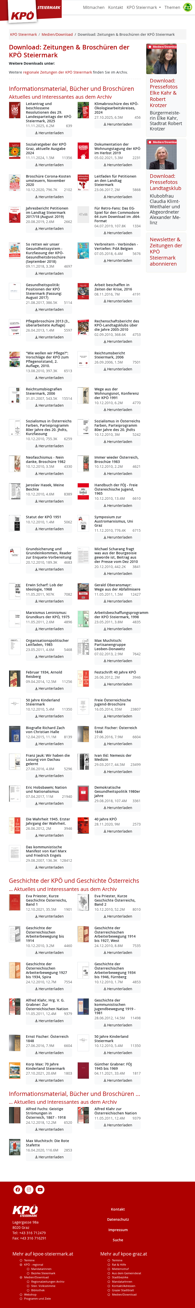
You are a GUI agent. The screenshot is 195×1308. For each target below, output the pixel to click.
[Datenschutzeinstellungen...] (187, 7)
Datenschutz (118, 1219)
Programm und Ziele (37, 1298)
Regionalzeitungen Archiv (47, 1281)
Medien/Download (36, 1277)
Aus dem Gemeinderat (126, 1273)
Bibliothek (38, 1290)
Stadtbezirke (120, 1277)
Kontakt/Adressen (123, 1286)
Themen (173, 7)
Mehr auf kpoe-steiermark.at (42, 1254)
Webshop (30, 1294)
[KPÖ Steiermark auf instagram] (29, 1189)
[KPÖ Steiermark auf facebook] (18, 1189)
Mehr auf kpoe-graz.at (123, 1254)
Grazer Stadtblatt (123, 1290)
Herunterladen (53, 132)
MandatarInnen (122, 1281)
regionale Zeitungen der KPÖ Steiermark (57, 72)
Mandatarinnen (41, 1269)
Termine (29, 1260)
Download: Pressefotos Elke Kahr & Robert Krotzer (164, 93)
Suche (118, 1239)
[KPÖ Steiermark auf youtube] (40, 1189)
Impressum (118, 1229)
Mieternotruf (120, 1269)
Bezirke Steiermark (43, 1273)
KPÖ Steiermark (142, 7)
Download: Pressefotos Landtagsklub (165, 182)
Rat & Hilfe (119, 1264)
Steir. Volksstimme (43, 1286)
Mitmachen (94, 7)
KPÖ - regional (33, 1264)
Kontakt (115, 7)
